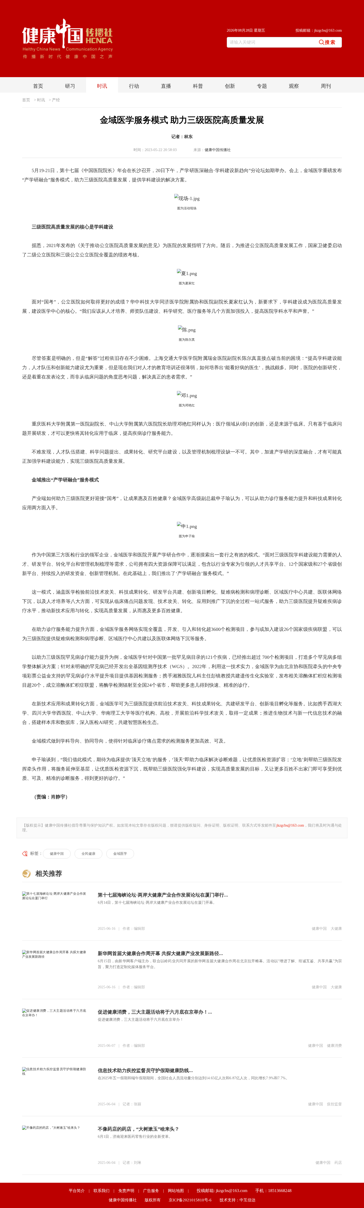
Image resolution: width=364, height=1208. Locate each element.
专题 (262, 86)
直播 (166, 86)
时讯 (102, 86)
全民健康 (88, 854)
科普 (198, 86)
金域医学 (120, 854)
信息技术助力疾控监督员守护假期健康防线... (145, 1070)
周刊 (326, 86)
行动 (134, 86)
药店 (338, 1163)
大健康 (336, 929)
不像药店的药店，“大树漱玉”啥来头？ (138, 1129)
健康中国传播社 (218, 150)
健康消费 (334, 1046)
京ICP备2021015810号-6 (190, 1200)
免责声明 (126, 1191)
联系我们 (102, 1191)
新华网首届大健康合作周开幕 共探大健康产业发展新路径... (160, 953)
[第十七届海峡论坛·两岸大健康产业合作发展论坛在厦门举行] (54, 893)
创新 (230, 86)
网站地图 (176, 1191)
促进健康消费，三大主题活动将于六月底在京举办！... (155, 1012)
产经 (56, 100)
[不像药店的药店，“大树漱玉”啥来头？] (51, 1127)
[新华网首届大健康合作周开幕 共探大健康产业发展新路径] (54, 952)
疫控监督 (334, 1104)
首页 (38, 86)
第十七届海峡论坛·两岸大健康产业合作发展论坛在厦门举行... (163, 895)
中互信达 (248, 1200)
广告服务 (151, 1191)
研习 (70, 86)
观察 (294, 86)
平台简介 (77, 1191)
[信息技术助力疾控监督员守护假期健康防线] (54, 1069)
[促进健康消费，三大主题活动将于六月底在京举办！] (54, 1010)
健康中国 (57, 854)
